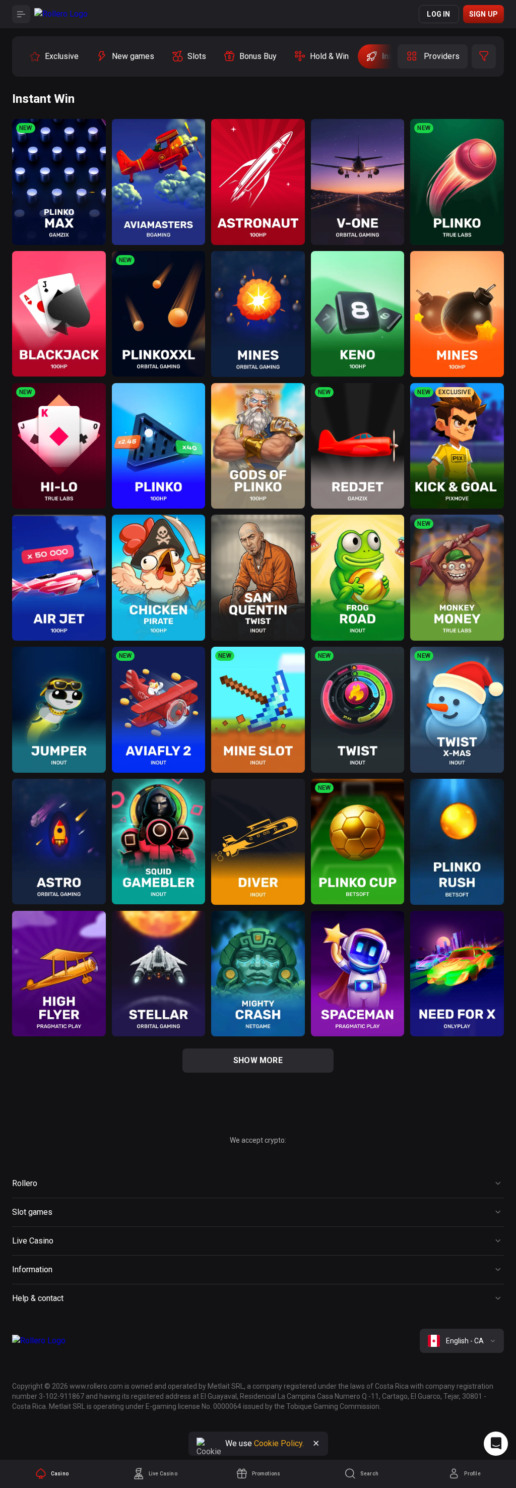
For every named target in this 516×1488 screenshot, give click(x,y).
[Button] (21, 14)
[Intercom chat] (496, 1444)
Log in (438, 14)
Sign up (483, 14)
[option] (53, 56)
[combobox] (462, 1341)
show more (258, 1060)
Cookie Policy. (279, 1443)
